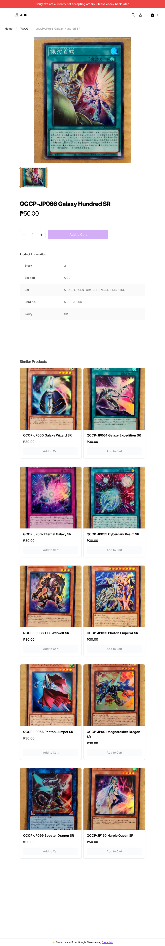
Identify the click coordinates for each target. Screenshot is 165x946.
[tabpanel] (82, 100)
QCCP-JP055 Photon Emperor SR (112, 633)
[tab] (33, 177)
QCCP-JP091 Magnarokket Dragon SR (113, 734)
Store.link (107, 942)
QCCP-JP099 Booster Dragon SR (48, 835)
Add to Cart (60, 451)
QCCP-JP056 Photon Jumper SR (48, 732)
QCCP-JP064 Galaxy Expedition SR (114, 435)
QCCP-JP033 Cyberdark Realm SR (113, 534)
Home (8, 28)
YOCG (24, 28)
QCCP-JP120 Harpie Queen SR (110, 835)
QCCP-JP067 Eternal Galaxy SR (47, 534)
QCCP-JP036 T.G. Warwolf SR (46, 633)
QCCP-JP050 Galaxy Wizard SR (47, 435)
